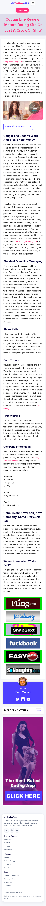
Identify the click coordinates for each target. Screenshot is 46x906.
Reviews (7, 839)
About (6, 857)
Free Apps (8, 849)
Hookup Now (22, 10)
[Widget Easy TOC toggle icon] (38, 710)
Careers (7, 864)
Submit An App (9, 861)
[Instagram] (23, 699)
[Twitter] (17, 699)
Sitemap (7, 885)
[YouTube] (28, 699)
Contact (7, 867)
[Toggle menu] (33, 3)
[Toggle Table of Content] (28, 127)
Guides (7, 846)
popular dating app (13, 62)
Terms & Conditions (11, 876)
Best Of (7, 843)
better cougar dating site (26, 241)
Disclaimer (8, 882)
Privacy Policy (9, 879)
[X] (6, 830)
